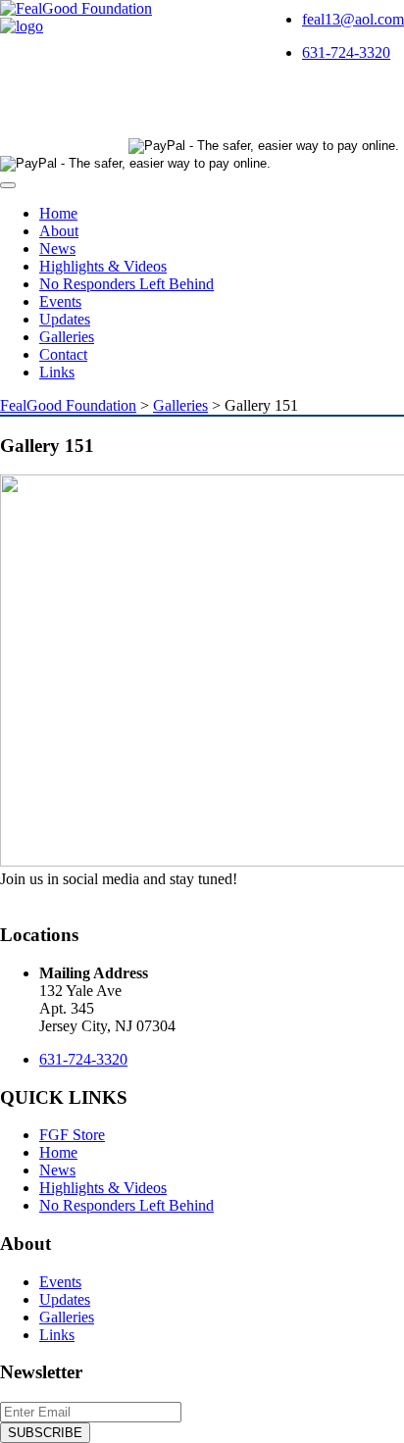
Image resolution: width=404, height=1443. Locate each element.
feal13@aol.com (353, 19)
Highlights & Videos (103, 266)
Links (57, 372)
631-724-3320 (346, 52)
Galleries (66, 336)
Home (58, 213)
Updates (64, 319)
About (58, 231)
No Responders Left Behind (126, 283)
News (57, 248)
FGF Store (72, 1134)
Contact (63, 354)
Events (60, 301)
